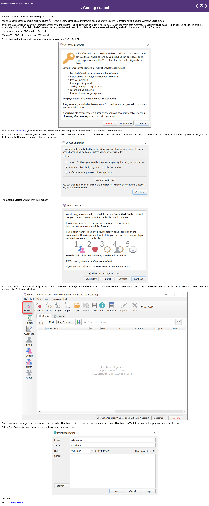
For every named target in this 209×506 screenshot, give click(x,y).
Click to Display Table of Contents (16, 3)
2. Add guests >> (15, 502)
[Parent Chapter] (201, 7)
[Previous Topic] (196, 7)
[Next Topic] (206, 7)
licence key (20, 130)
